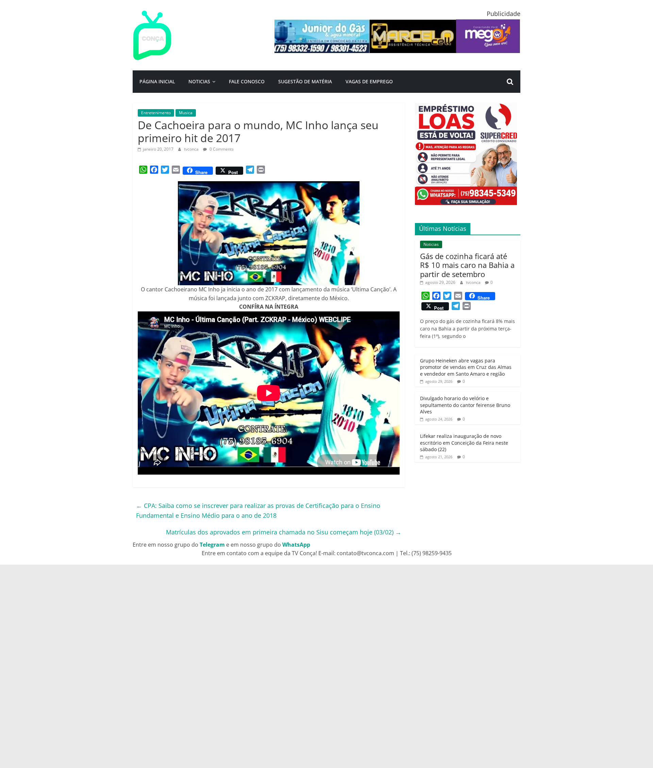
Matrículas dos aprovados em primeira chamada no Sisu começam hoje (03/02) (283, 532)
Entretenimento (156, 113)
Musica (185, 113)
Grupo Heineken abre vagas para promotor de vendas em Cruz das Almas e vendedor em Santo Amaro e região (466, 367)
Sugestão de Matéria (305, 81)
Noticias (199, 81)
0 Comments (221, 149)
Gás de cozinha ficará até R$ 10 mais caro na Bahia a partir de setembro (467, 265)
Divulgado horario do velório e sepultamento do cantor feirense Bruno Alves (465, 405)
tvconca (192, 149)
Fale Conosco (247, 81)
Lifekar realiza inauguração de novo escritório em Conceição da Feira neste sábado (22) (464, 443)
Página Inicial (157, 81)
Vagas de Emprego (369, 81)
